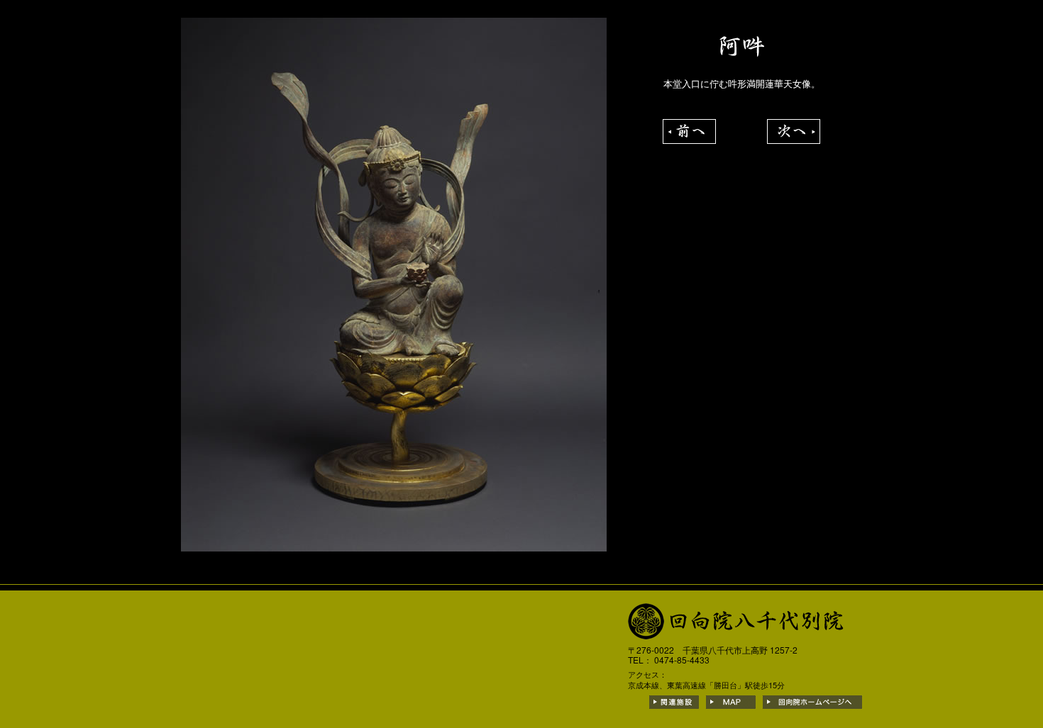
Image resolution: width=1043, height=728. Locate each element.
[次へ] (793, 126)
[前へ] (689, 126)
